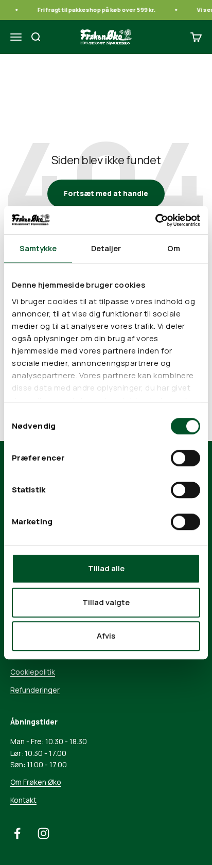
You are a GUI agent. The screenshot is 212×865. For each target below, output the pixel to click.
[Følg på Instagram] (43, 833)
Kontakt (23, 800)
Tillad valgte (106, 602)
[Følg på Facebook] (17, 833)
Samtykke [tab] (38, 248)
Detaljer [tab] (106, 248)
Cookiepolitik (32, 672)
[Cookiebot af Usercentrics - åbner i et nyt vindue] (155, 220)
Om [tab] (173, 248)
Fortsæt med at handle (106, 193)
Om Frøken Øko (35, 782)
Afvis (106, 635)
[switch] (185, 458)
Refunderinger (35, 690)
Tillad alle (106, 568)
